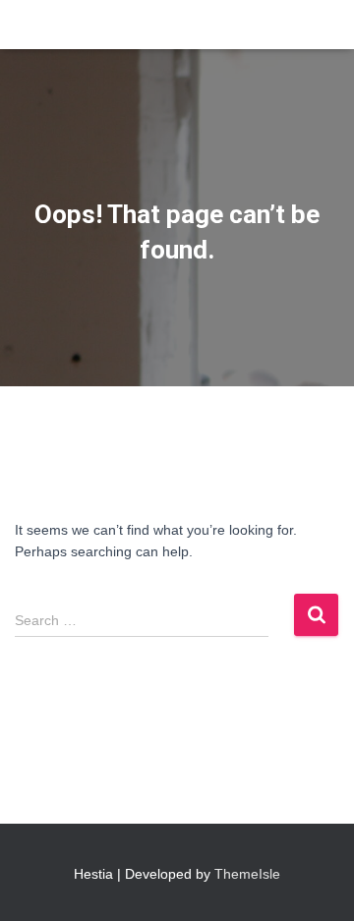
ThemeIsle (247, 874)
